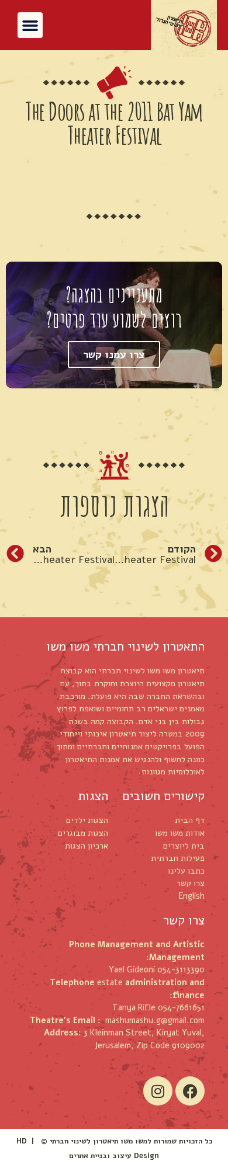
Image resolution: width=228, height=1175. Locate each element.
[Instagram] (157, 1091)
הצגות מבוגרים (83, 833)
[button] (30, 25)
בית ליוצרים (184, 845)
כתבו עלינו (186, 871)
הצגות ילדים (87, 820)
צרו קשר (191, 883)
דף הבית (190, 820)
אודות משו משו (180, 833)
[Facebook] (190, 1091)
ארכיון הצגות (86, 845)
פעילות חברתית (178, 858)
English (192, 896)
